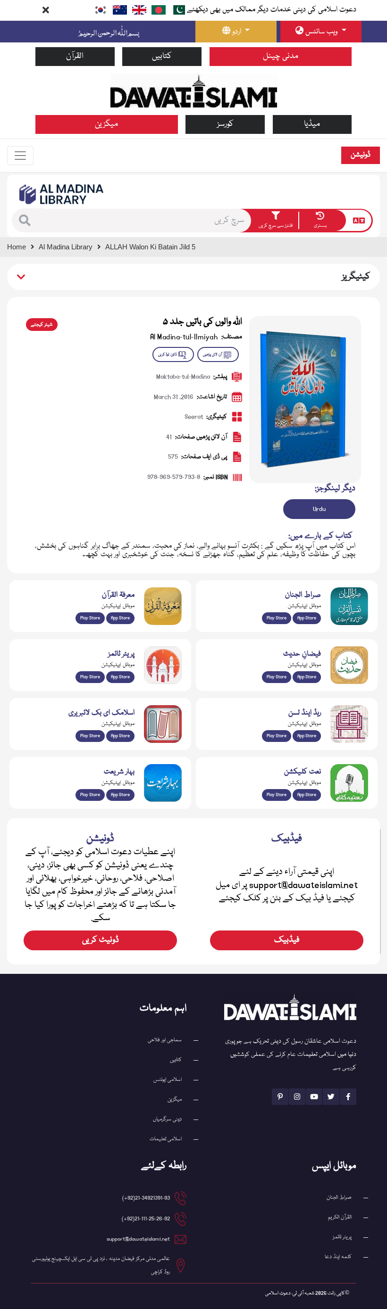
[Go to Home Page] (193, 90)
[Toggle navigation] (20, 155)
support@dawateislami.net (138, 1239)
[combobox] (147, 220)
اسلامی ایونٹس (167, 1080)
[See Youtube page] (314, 1096)
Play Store (276, 618)
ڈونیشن (360, 155)
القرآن (75, 56)
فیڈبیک (287, 940)
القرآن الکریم (340, 1217)
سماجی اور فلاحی (165, 1040)
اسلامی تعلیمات (166, 1139)
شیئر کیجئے (41, 325)
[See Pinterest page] (280, 1096)
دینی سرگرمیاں (167, 1119)
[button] (27, 220)
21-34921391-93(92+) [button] (146, 1198)
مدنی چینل (280, 56)
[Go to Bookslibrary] (61, 194)
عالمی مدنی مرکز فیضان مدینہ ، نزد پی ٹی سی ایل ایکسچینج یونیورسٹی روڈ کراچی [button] (101, 1265)
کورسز (225, 124)
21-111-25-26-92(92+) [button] (146, 1219)
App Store (306, 618)
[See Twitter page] (331, 1096)
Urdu (319, 509)
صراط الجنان (339, 1198)
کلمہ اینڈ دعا (338, 1257)
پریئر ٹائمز (342, 1237)
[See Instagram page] (297, 1096)
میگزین (106, 124)
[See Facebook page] (348, 1096)
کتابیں (162, 56)
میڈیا (312, 124)
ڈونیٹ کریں (100, 940)
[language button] (359, 220)
